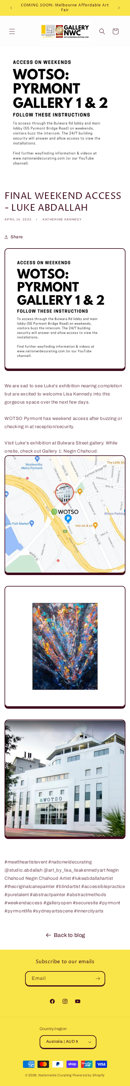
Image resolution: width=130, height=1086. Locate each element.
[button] (12, 31)
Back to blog (69, 935)
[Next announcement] (118, 8)
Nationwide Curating (54, 1075)
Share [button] (17, 237)
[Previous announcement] (11, 8)
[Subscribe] (98, 978)
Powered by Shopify (89, 1075)
